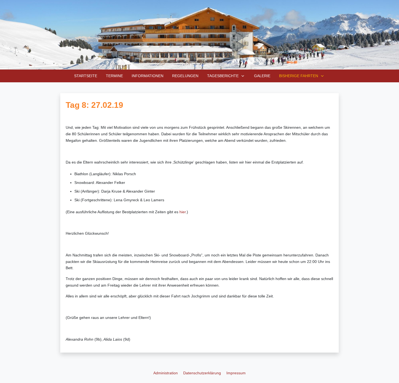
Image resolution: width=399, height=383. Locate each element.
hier (182, 212)
